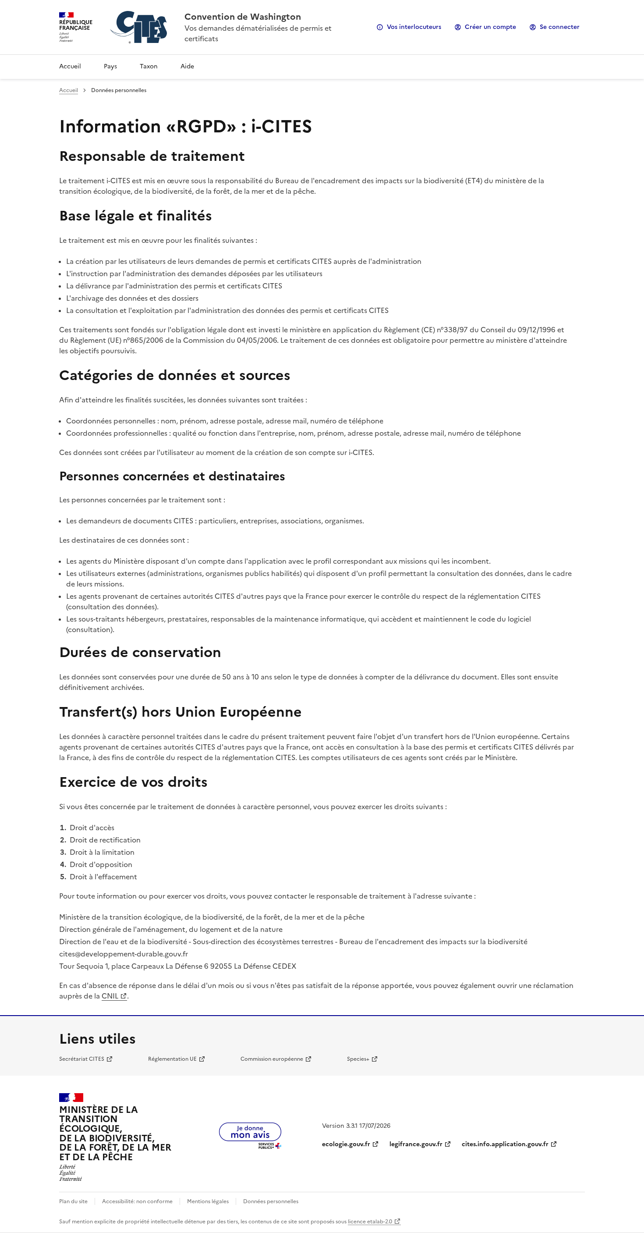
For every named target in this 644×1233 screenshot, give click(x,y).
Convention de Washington (242, 16)
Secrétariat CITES (81, 1059)
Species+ (358, 1059)
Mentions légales (208, 1201)
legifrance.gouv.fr (415, 1144)
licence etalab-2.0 (370, 1222)
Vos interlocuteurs (414, 27)
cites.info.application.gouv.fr (505, 1144)
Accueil (70, 66)
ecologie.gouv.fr (346, 1144)
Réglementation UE (172, 1059)
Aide (187, 66)
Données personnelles (270, 1201)
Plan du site (73, 1201)
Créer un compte (490, 27)
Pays (110, 66)
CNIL (110, 996)
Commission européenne (272, 1059)
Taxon (149, 66)
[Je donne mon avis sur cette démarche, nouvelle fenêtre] (250, 1146)
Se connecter (560, 27)
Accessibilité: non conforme (137, 1201)
